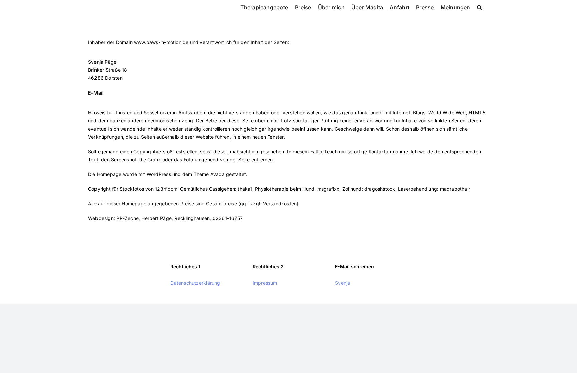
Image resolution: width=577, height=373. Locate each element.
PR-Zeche (127, 218)
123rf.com (166, 189)
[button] (479, 6)
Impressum (265, 283)
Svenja (342, 283)
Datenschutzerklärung (195, 283)
